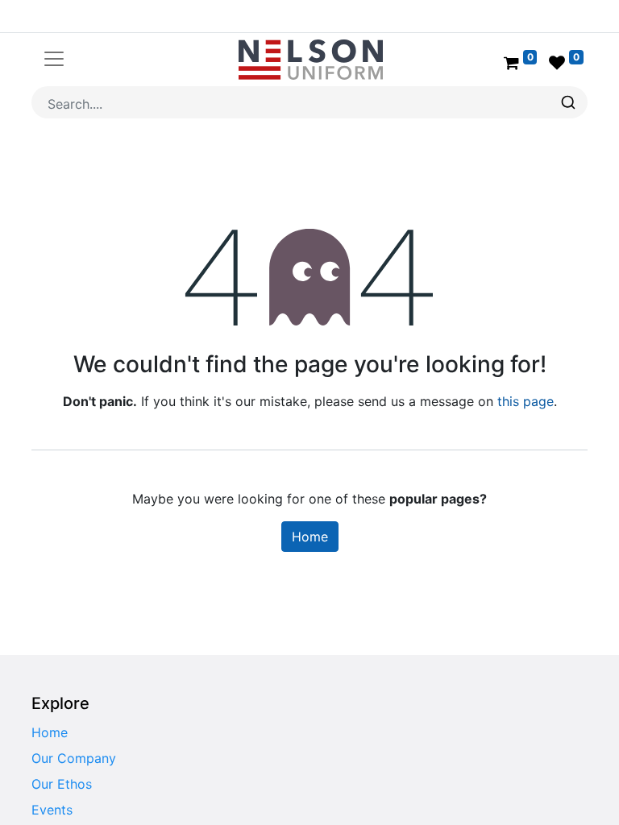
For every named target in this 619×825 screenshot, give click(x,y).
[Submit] (570, 102)
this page (525, 401)
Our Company (73, 758)
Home (310, 537)
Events (52, 810)
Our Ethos (61, 784)
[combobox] (309, 102)
